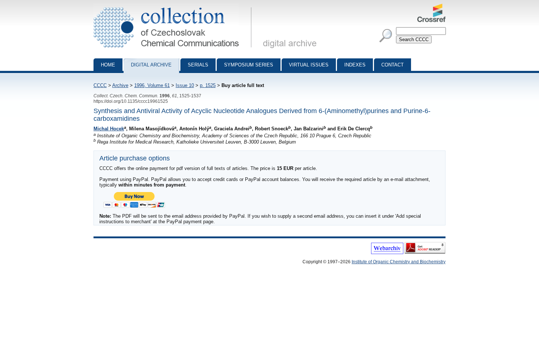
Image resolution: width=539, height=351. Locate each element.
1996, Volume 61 (152, 85)
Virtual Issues (309, 65)
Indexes (355, 65)
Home (108, 65)
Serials (198, 65)
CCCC (100, 85)
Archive (120, 85)
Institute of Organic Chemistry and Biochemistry (398, 262)
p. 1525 (208, 85)
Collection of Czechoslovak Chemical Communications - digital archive (175, 7)
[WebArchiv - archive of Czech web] (387, 252)
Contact (392, 65)
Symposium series (248, 65)
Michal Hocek (109, 128)
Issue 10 (185, 85)
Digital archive (151, 65)
